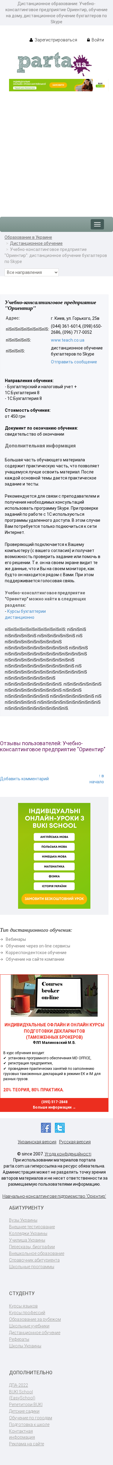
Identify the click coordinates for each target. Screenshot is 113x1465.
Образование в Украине (28, 237)
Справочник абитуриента (34, 1260)
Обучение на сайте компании (35, 959)
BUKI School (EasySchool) (22, 1394)
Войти (97, 39)
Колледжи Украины (28, 1233)
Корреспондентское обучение (36, 952)
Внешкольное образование (36, 1253)
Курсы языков (23, 1306)
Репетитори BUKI (25, 1404)
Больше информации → (54, 1107)
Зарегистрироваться (55, 39)
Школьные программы (31, 1266)
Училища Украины (27, 1240)
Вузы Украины (23, 1220)
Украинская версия (37, 1141)
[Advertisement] (56, 151)
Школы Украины (25, 1345)
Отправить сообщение (74, 361)
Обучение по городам (30, 1417)
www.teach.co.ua (67, 340)
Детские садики (24, 1411)
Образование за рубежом (35, 1319)
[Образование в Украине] (54, 63)
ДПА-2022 (18, 1385)
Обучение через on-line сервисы (38, 946)
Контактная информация (22, 1434)
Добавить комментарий (24, 778)
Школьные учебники (29, 1326)
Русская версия (75, 1141)
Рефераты (19, 1339)
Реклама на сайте (26, 1443)
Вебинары (16, 939)
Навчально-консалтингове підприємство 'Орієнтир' (54, 1196)
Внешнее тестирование (32, 1226)
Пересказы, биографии (32, 1246)
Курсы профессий (27, 1312)
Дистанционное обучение (36, 243)
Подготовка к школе (29, 1424)
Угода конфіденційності (68, 1154)
